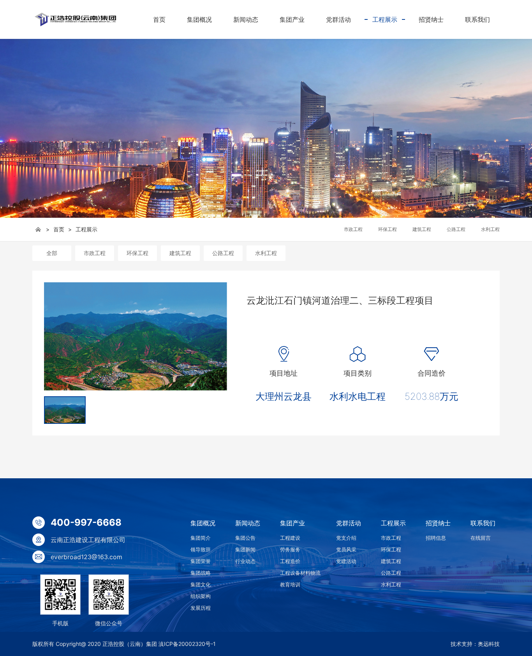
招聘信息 (436, 538)
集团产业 (292, 523)
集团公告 (245, 538)
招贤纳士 (438, 523)
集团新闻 (245, 549)
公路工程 (223, 253)
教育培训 (290, 584)
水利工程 (266, 253)
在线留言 (480, 538)
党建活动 (346, 561)
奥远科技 (489, 643)
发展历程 (200, 608)
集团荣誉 (200, 561)
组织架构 (200, 596)
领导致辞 (200, 549)
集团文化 (200, 584)
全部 (51, 253)
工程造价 (290, 561)
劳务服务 (290, 549)
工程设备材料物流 (300, 573)
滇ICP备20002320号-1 (187, 643)
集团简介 (200, 538)
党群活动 (348, 523)
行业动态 (245, 561)
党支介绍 (346, 538)
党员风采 (346, 549)
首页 (58, 229)
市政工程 (95, 253)
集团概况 (202, 523)
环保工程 (137, 253)
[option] (135, 336)
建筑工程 (180, 253)
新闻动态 (247, 523)
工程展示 (86, 229)
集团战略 (200, 573)
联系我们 (482, 523)
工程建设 (290, 538)
